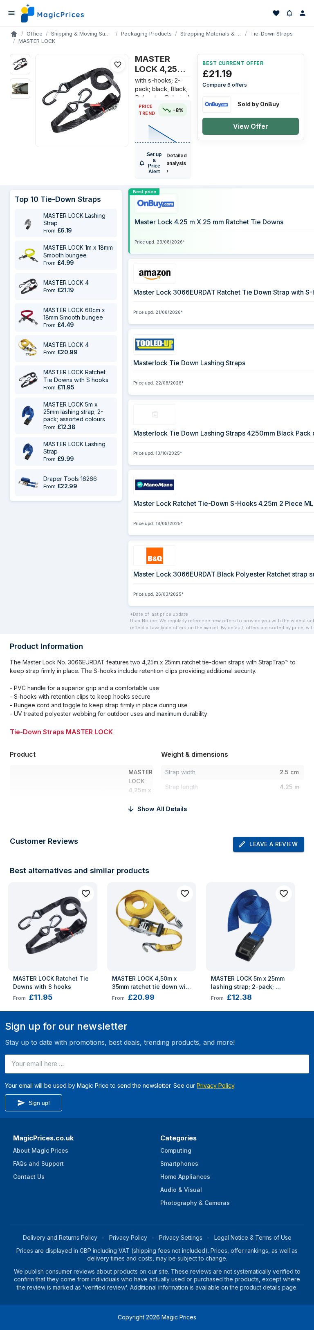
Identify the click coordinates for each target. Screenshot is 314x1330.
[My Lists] (276, 13)
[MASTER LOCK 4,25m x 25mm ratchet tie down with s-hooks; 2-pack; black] (81, 100)
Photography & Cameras (195, 1202)
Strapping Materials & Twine (211, 34)
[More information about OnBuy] (217, 104)
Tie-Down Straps (271, 34)
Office (35, 34)
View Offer (250, 126)
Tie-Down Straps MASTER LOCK (61, 732)
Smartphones (179, 1163)
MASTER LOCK (36, 41)
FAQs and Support (38, 1163)
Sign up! (39, 1103)
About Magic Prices (40, 1150)
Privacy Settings (180, 1237)
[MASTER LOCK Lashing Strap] (28, 223)
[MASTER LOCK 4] (28, 286)
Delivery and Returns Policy (60, 1237)
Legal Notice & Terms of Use (253, 1237)
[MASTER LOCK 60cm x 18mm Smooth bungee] (28, 317)
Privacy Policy (215, 1085)
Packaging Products (146, 34)
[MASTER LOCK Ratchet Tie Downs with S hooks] (28, 380)
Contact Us (29, 1176)
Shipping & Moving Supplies (81, 34)
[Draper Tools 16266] (28, 482)
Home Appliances (185, 1176)
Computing (175, 1150)
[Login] (302, 13)
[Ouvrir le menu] (11, 13)
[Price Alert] (289, 13)
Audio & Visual (181, 1189)
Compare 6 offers (224, 84)
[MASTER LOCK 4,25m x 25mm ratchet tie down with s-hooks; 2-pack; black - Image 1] (20, 64)
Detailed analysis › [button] (176, 163)
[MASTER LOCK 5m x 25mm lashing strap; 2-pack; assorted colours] (28, 415)
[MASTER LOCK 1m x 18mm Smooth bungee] (28, 255)
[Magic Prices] (52, 13)
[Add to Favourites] (117, 64)
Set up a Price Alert (154, 163)
